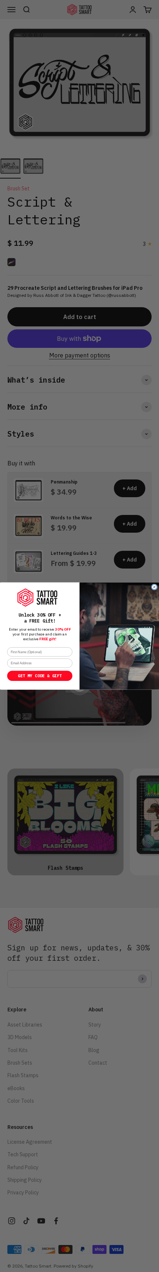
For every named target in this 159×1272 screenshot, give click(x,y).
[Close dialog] (154, 587)
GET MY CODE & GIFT (40, 676)
